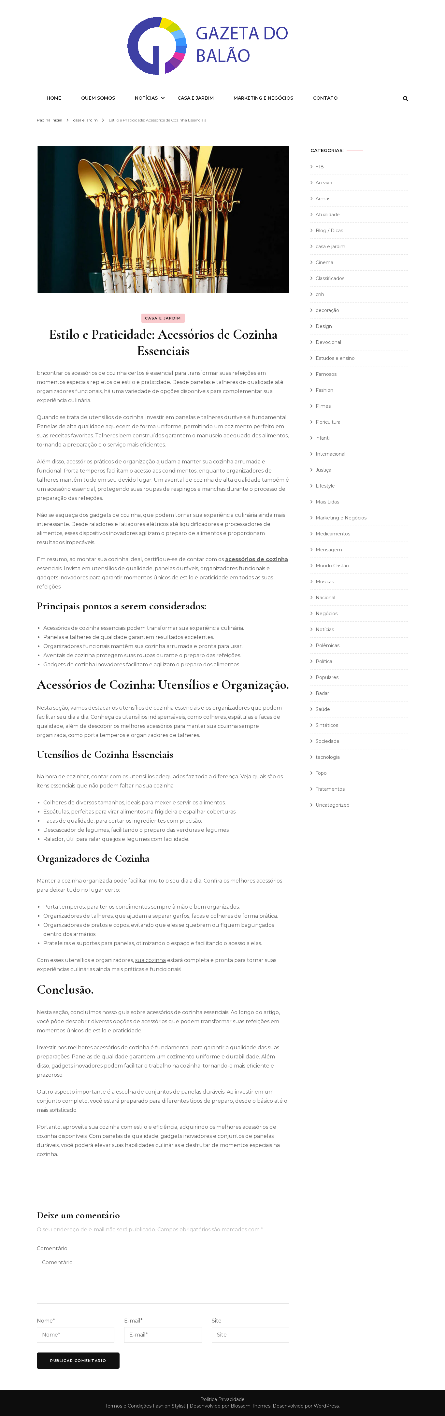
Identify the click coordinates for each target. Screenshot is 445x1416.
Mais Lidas (327, 502)
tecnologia (328, 757)
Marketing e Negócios (263, 98)
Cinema (324, 262)
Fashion (324, 390)
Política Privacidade (222, 1399)
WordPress (326, 1406)
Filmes (323, 406)
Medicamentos (333, 534)
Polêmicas (327, 645)
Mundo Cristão (332, 566)
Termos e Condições (128, 1406)
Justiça (323, 470)
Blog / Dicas (329, 231)
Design (324, 326)
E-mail (133, 1321)
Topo (321, 773)
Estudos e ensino (335, 358)
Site (217, 1321)
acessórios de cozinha (256, 559)
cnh (320, 294)
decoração (327, 310)
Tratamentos (330, 789)
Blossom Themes (250, 1406)
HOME (54, 98)
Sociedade (327, 741)
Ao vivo (324, 183)
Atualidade (328, 215)
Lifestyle (325, 486)
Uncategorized (333, 805)
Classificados (330, 278)
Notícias (146, 98)
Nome (46, 1321)
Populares (327, 677)
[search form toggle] (405, 99)
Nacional (325, 598)
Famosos (326, 374)
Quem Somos (98, 98)
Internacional (330, 454)
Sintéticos (327, 725)
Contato (325, 98)
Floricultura (328, 422)
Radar (322, 693)
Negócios (326, 613)
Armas (323, 199)
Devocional (328, 342)
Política (324, 661)
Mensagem (329, 550)
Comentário (52, 1248)
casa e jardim (163, 318)
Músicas (325, 582)
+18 (320, 167)
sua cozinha (150, 960)
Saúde (323, 709)
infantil (323, 438)
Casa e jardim (196, 98)
